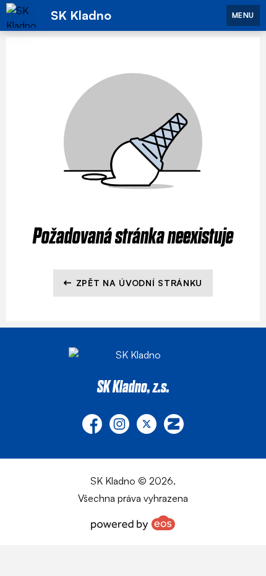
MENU (243, 15)
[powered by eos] (133, 522)
